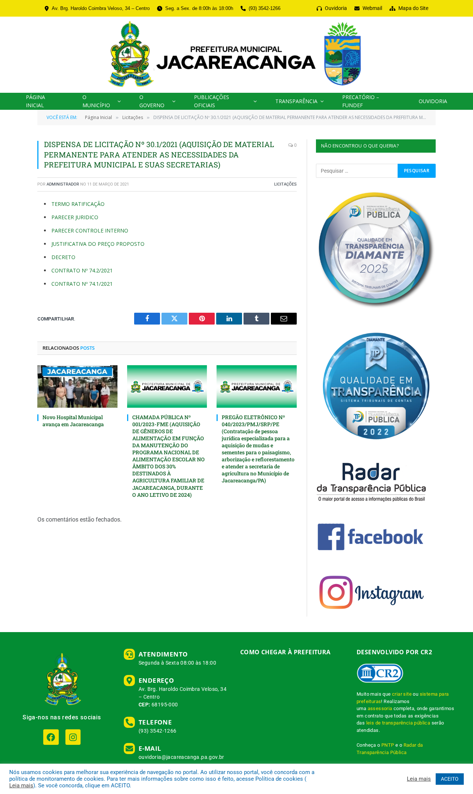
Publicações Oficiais (211, 101)
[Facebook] (50, 736)
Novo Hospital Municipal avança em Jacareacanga (73, 421)
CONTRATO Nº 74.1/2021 (82, 283)
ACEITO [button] (450, 779)
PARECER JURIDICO (74, 217)
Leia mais (21, 785)
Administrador (63, 184)
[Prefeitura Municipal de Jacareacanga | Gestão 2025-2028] (236, 55)
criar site (402, 694)
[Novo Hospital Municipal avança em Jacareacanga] (77, 386)
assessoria (380, 708)
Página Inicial (35, 101)
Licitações (285, 184)
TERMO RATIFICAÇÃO (78, 203)
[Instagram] (73, 736)
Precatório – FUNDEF (360, 101)
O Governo (151, 101)
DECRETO (63, 257)
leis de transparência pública (398, 723)
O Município (96, 101)
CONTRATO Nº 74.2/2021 (82, 270)
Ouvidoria (433, 101)
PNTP (387, 745)
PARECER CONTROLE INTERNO (89, 230)
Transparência (296, 101)
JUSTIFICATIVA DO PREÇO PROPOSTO (97, 243)
